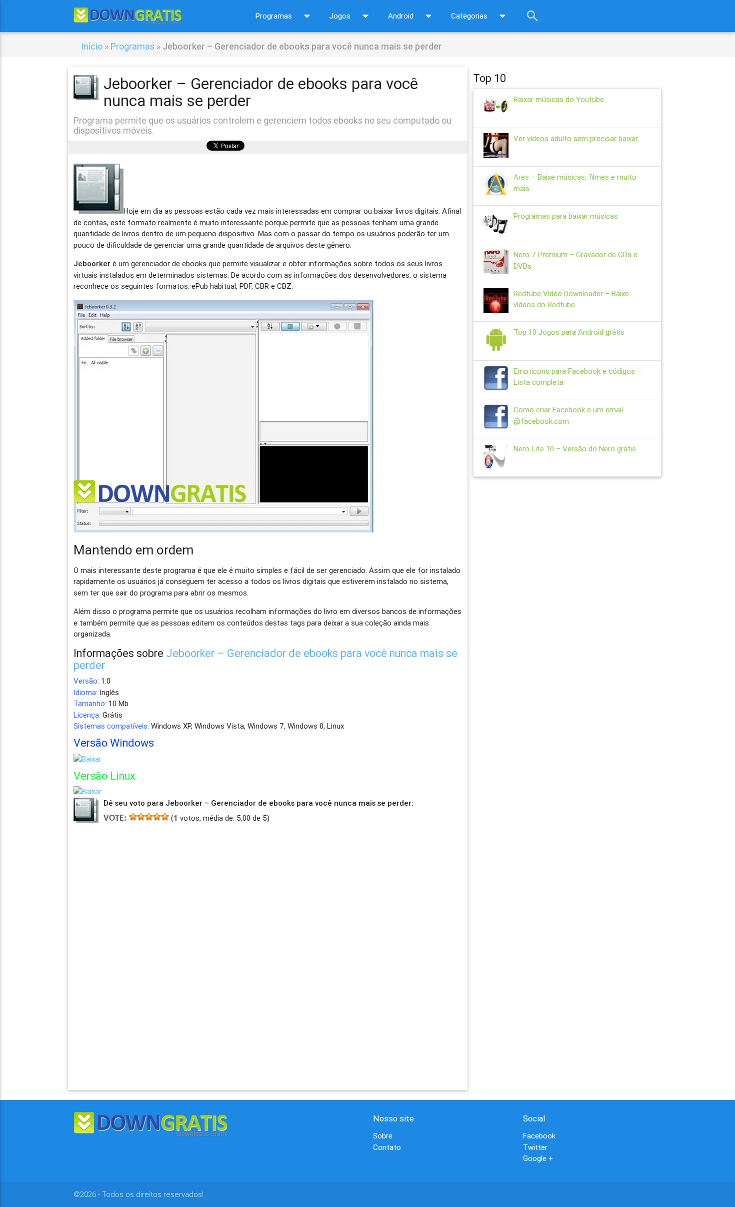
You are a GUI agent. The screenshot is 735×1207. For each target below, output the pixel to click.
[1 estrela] (133, 817)
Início (91, 46)
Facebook (539, 1135)
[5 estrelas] (165, 817)
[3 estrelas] (149, 817)
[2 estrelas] (141, 817)
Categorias (480, 16)
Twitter (535, 1147)
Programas (285, 16)
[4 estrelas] (157, 817)
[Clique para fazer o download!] (88, 759)
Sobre (382, 1135)
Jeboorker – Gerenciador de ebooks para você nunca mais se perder (266, 659)
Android (412, 16)
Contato (387, 1147)
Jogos (351, 16)
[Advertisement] (268, 941)
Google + (538, 1158)
